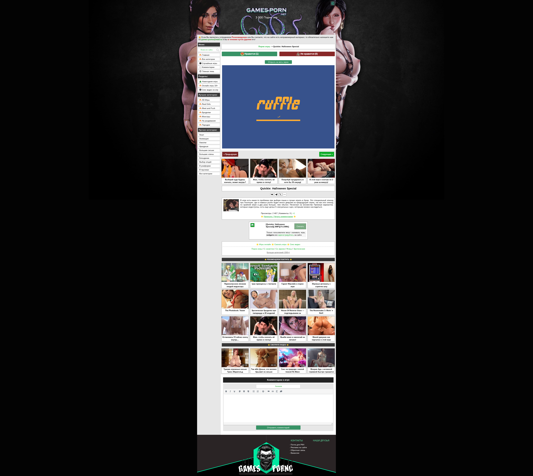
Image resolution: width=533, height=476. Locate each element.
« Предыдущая (230, 154)
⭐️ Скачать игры (278, 244)
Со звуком (280, 249)
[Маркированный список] (254, 391)
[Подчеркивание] (234, 391)
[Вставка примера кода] (273, 391)
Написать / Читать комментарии (278, 216)
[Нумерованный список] (258, 391)
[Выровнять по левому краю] (240, 391)
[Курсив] (230, 391)
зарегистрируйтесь (286, 235)
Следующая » (327, 154)
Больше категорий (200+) (278, 252)
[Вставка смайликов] (263, 391)
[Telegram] (276, 194)
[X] (280, 194)
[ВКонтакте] (272, 194)
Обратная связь (298, 450)
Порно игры (264, 46)
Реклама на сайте (299, 447)
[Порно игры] (266, 17)
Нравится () (251, 54)
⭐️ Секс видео (293, 244)
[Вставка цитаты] (268, 391)
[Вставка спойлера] (277, 391)
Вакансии (295, 453)
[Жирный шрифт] (226, 391)
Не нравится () (309, 54)
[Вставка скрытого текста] (281, 391)
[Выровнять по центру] (244, 391)
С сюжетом (269, 249)
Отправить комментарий (278, 427)
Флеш (289, 249)
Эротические (299, 249)
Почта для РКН (297, 445)
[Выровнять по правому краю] (248, 391)
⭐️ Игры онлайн (263, 244)
